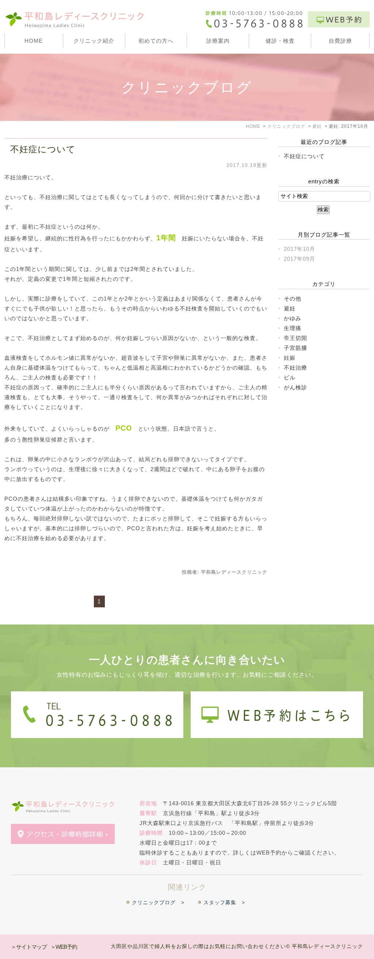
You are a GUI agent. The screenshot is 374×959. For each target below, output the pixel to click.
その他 (292, 298)
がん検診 (295, 387)
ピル (289, 377)
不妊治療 (295, 367)
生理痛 (292, 328)
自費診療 (340, 41)
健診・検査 (280, 41)
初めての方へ (155, 41)
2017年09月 (299, 259)
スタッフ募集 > (224, 902)
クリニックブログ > (158, 902)
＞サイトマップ (29, 947)
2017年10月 (299, 249)
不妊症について (43, 149)
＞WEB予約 (63, 947)
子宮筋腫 (295, 348)
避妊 (289, 308)
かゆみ (292, 318)
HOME (33, 41)
